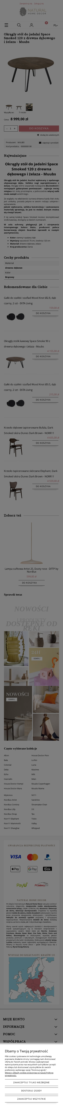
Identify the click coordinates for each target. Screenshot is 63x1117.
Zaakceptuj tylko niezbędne (31, 1082)
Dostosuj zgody (31, 1091)
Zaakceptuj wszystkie (31, 1099)
